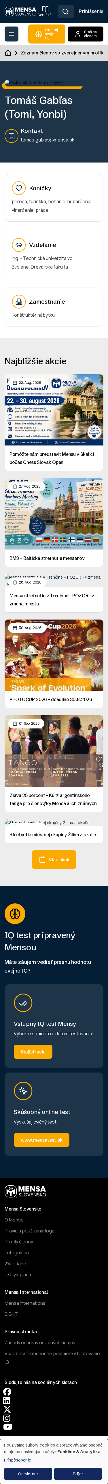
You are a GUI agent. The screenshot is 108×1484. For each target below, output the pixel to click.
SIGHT (11, 1314)
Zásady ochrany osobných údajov (40, 1342)
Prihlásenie (91, 11)
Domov (8, 53)
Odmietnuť (28, 1474)
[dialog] (54, 1461)
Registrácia (33, 1052)
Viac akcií (59, 859)
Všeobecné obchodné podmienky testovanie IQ (52, 1357)
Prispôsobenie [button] (17, 1460)
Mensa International (25, 1303)
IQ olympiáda (18, 1274)
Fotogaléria (17, 1252)
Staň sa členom (90, 34)
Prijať (78, 1474)
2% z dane (15, 1263)
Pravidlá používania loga (29, 1231)
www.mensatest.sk (41, 1140)
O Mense (14, 1220)
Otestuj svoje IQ (51, 34)
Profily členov (19, 1241)
